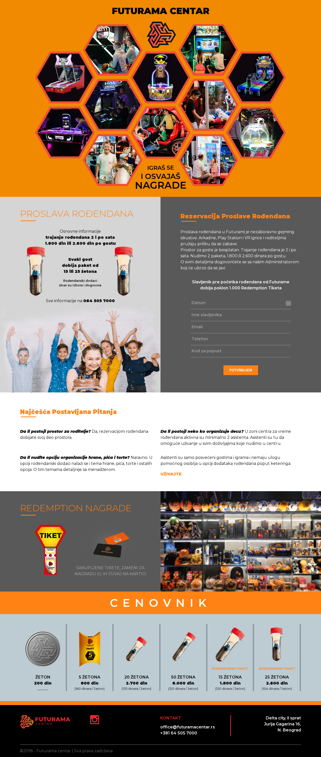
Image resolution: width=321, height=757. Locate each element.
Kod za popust (206, 351)
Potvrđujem (240, 370)
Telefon (200, 339)
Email (197, 326)
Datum (199, 302)
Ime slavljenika (207, 314)
